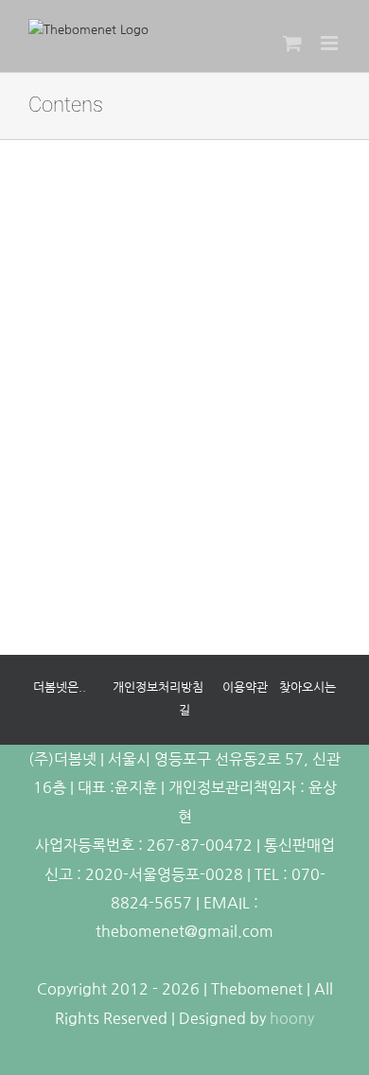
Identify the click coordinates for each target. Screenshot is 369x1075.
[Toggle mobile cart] (292, 43)
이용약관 (245, 687)
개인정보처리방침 (158, 687)
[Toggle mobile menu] (331, 43)
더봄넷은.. (59, 687)
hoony (292, 1018)
